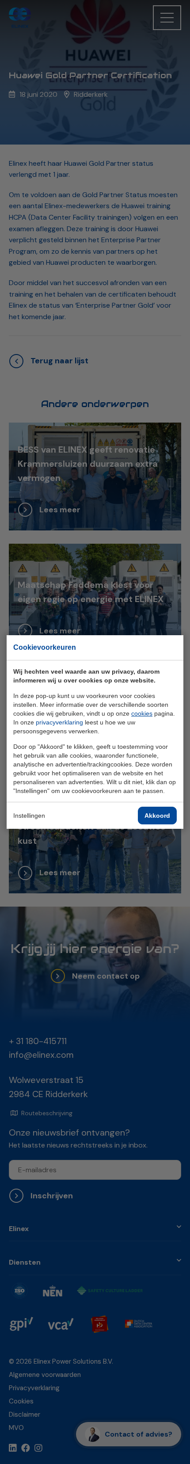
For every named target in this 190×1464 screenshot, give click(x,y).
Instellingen (29, 815)
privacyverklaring (59, 722)
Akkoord (157, 815)
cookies (141, 713)
